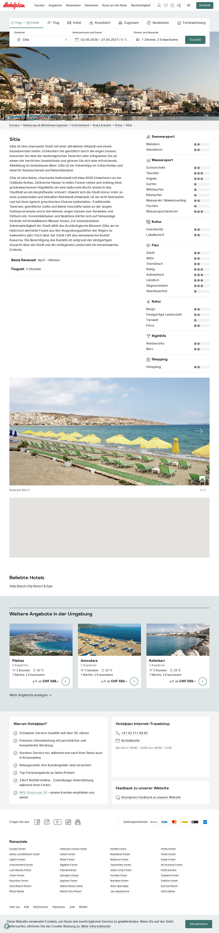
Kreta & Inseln (102, 125)
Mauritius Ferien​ (18, 881)
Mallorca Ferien (119, 859)
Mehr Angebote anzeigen (29, 695)
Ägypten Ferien (69, 865)
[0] (165, 5)
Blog (68, 822)
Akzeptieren (199, 924)
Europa (14, 125)
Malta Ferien (67, 859)
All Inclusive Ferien (172, 865)
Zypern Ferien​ (17, 859)
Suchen (39, 5)
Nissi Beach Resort (20, 886)
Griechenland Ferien (21, 865)
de (189, 5)
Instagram (47, 822)
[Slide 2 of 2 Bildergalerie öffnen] (109, 431)
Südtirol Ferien (169, 881)
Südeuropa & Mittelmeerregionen (45, 125)
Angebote (55, 5)
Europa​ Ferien (17, 849)
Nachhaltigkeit (141, 5)
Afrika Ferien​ (168, 849)
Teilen (178, 5)
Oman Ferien (16, 875)
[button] (41, 655)
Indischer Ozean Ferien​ (73, 849)
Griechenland (80, 125)
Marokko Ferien (119, 881)
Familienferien (68, 870)
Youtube (58, 822)
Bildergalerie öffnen (202, 479)
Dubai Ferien (168, 859)
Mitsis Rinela (16, 891)
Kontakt (204, 5)
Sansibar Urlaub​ (69, 875)
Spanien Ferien (68, 881)
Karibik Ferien (118, 849)
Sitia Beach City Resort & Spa (31, 586)
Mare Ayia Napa (119, 886)
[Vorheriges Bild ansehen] (20, 431)
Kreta (118, 125)
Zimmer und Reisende (146, 32)
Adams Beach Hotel (71, 886)
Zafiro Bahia (168, 891)
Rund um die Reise (114, 5)
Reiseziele (91, 5)
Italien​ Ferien (67, 854)
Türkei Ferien (168, 854)
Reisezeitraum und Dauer (87, 32)
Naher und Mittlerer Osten (24, 854)
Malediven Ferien (120, 854)
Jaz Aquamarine (119, 891)
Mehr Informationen (96, 926)
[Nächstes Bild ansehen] (199, 431)
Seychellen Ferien (120, 865)
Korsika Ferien (118, 875)
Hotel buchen (168, 870)
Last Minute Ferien (20, 870)
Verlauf (172, 5)
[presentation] (26, 23)
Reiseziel (19, 32)
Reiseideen (73, 5)
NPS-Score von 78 (33, 792)
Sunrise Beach (169, 886)
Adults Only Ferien (121, 870)
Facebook (37, 822)
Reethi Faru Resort (71, 891)
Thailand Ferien (170, 875)
